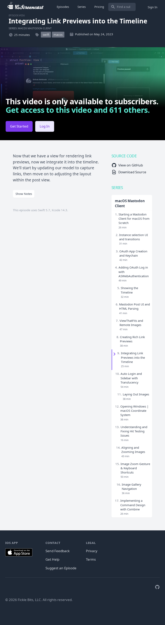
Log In (45, 126)
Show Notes (23, 194)
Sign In (152, 7)
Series (81, 7)
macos (58, 35)
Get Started (19, 126)
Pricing (99, 7)
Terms (91, 559)
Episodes (63, 7)
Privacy (91, 551)
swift (46, 35)
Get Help (52, 559)
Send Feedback (57, 551)
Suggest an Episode (60, 568)
